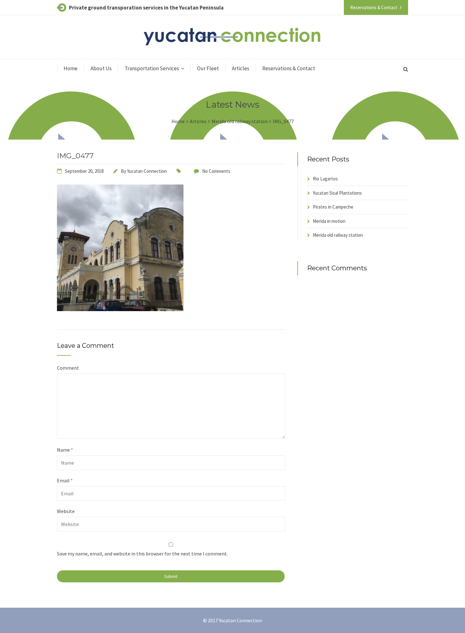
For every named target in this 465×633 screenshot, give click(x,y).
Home (71, 68)
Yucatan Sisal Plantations (337, 193)
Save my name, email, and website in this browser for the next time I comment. (142, 553)
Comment (68, 367)
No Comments (216, 171)
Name (65, 449)
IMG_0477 (75, 155)
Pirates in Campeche (333, 207)
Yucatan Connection (147, 171)
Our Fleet (208, 68)
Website (66, 511)
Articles (240, 68)
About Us (101, 68)
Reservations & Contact (288, 68)
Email (65, 480)
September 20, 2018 (84, 171)
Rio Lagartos (325, 179)
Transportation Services (152, 68)
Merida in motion (329, 221)
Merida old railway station (338, 235)
